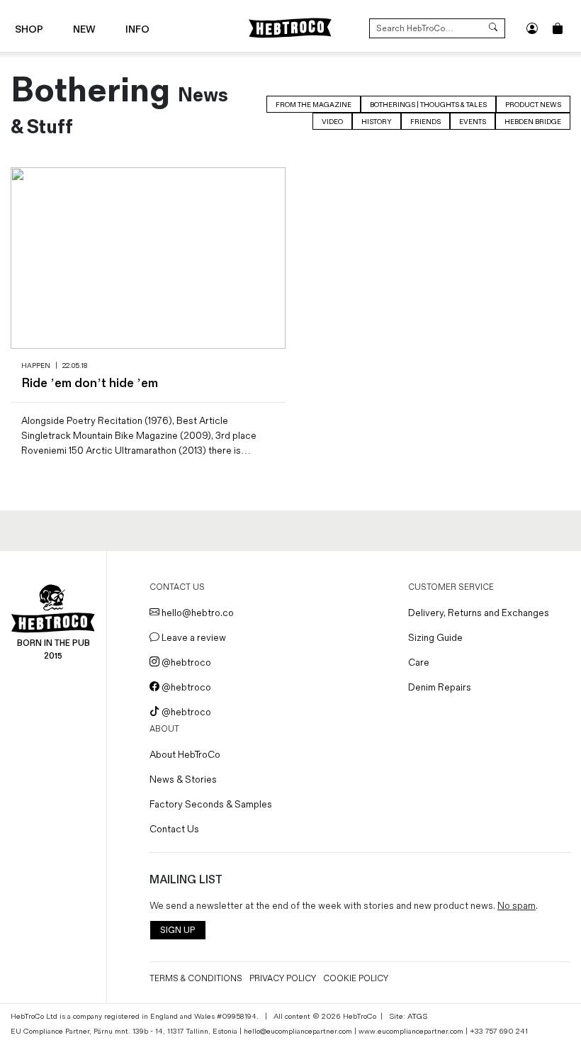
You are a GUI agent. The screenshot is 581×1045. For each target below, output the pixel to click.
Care (418, 662)
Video (332, 122)
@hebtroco (185, 662)
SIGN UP (177, 930)
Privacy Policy (282, 978)
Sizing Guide (435, 638)
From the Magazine (313, 105)
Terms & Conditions (196, 978)
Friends (425, 122)
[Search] (493, 28)
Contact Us (174, 829)
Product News (533, 105)
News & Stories (183, 779)
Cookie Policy (355, 978)
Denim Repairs (439, 687)
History (376, 122)
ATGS (417, 1016)
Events (472, 122)
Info (137, 29)
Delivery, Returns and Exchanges (478, 613)
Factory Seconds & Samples (211, 804)
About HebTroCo (185, 755)
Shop (29, 29)
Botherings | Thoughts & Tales (428, 105)
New (84, 29)
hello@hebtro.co (196, 613)
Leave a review (192, 638)
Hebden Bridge (532, 122)
